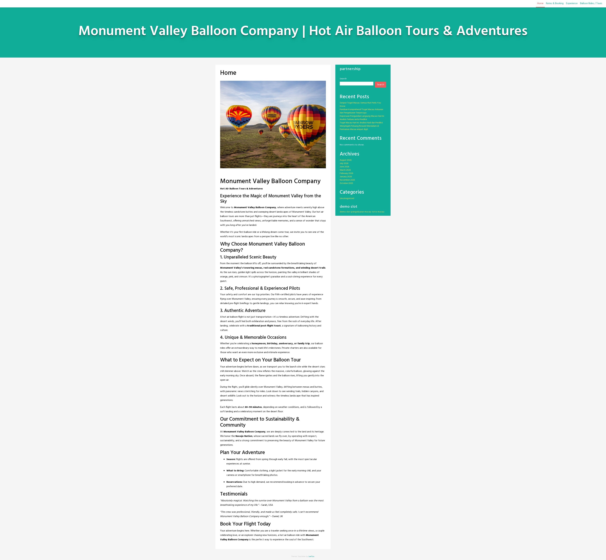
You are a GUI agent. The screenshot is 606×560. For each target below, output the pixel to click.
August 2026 (345, 160)
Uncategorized (347, 198)
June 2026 (344, 167)
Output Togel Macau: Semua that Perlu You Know (360, 104)
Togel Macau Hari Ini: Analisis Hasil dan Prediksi (361, 123)
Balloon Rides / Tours (591, 3)
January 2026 (346, 177)
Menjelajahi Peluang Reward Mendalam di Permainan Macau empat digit (359, 127)
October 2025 (346, 183)
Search (343, 78)
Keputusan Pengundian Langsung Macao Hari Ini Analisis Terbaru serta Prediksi (362, 117)
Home (540, 3)
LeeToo (311, 556)
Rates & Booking (555, 3)
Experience (572, 3)
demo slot (345, 212)
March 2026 (345, 170)
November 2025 (347, 180)
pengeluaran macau (361, 212)
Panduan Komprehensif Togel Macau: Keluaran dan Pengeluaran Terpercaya (361, 111)
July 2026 (344, 163)
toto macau (378, 212)
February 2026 (346, 173)
